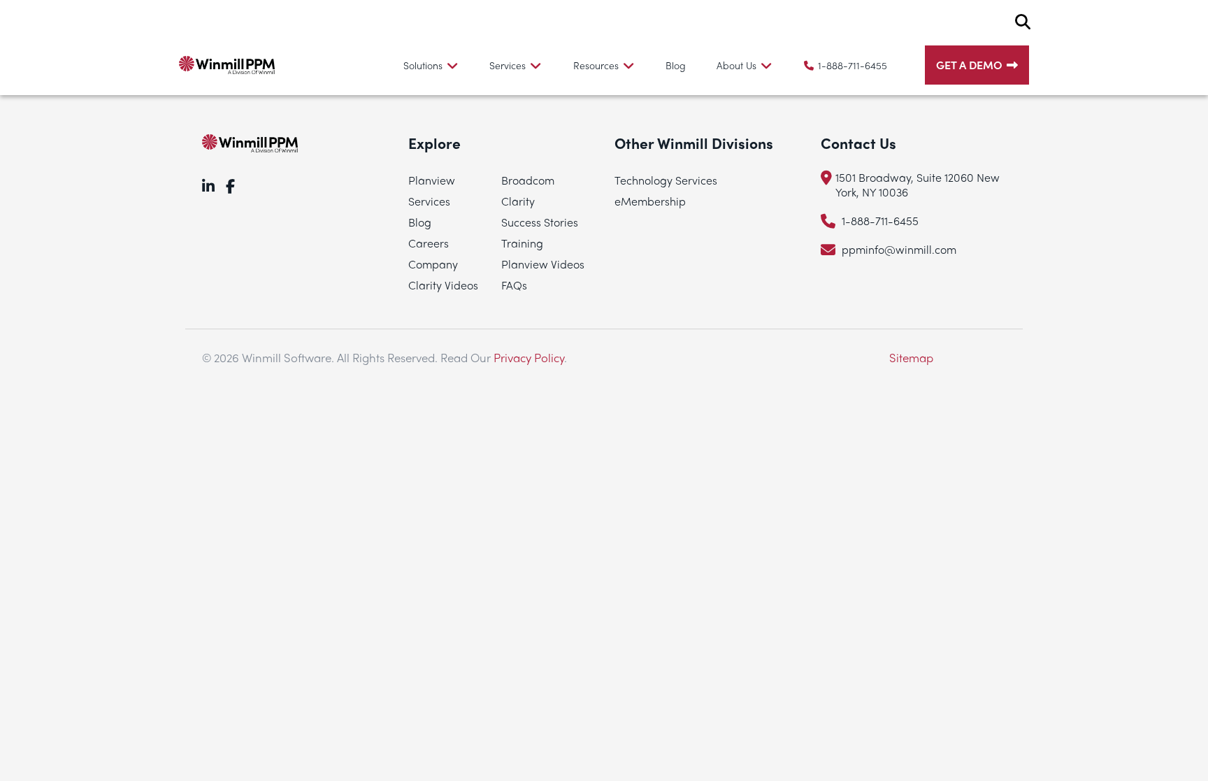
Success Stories (539, 222)
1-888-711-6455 (852, 65)
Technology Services (665, 180)
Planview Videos (542, 264)
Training (522, 243)
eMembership (650, 201)
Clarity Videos (443, 285)
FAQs (514, 285)
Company (433, 264)
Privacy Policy (529, 357)
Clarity (518, 201)
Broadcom (527, 180)
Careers (428, 243)
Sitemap (911, 357)
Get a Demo (969, 65)
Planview (431, 180)
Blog (676, 65)
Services (429, 201)
